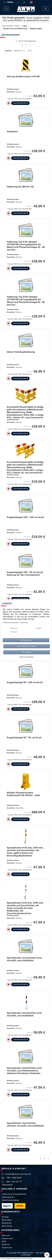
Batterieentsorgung (10, 1200)
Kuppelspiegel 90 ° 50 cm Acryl (24, 737)
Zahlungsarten (8, 1197)
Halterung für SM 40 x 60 (20, 186)
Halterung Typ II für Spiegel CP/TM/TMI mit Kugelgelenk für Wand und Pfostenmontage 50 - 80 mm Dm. (26, 245)
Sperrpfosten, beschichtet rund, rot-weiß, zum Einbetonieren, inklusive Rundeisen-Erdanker (24, 1071)
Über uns (6, 1235)
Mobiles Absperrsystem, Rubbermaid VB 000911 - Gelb (23, 794)
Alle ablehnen (26, 652)
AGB (4, 1241)
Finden (10, 2)
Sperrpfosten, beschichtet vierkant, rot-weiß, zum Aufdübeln (25, 1124)
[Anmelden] (25, 2)
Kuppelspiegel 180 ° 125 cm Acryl (25, 517)
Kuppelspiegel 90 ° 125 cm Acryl (25, 682)
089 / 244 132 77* (14, 1182)
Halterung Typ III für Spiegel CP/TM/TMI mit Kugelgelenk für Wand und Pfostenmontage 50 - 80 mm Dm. (26, 301)
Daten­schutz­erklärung (11, 622)
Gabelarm (12, 131)
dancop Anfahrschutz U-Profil (23, 76)
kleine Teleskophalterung (21, 352)
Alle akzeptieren (26, 640)
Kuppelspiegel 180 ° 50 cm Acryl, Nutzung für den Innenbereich (25, 573)
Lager (24, 26)
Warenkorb (6, 1223)
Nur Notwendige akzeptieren (26, 646)
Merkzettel (6, 1220)
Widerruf (5, 1244)
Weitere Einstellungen (26, 657)
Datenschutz (7, 1238)
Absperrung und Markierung (15, 28)
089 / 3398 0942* (14, 1178)
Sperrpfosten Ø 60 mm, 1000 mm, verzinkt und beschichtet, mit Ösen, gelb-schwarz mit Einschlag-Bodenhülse (25, 851)
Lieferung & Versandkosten (14, 1194)
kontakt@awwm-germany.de (18, 1174)
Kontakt (5, 1217)
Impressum (7, 1247)
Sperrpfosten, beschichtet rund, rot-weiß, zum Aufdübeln (24, 959)
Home (17, 26)
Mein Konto (7, 1226)
